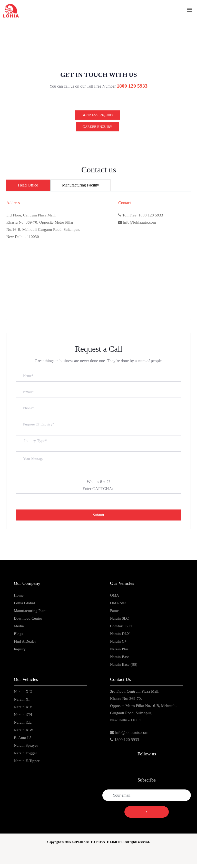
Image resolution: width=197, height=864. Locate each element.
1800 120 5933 (126, 739)
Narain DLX (120, 634)
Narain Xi (21, 699)
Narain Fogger (25, 753)
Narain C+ (118, 641)
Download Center (28, 618)
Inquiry (20, 649)
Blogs (18, 634)
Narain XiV (23, 707)
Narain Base (120, 657)
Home (19, 595)
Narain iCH (23, 715)
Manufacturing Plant (30, 611)
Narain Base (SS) (123, 664)
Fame (114, 611)
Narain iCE (23, 722)
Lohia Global (24, 603)
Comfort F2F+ (121, 626)
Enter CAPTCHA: (98, 488)
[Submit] (146, 812)
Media (19, 626)
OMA (114, 595)
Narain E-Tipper (27, 761)
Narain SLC (119, 618)
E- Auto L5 (23, 738)
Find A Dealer (25, 641)
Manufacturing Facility (80, 185)
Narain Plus (119, 649)
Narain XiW (23, 730)
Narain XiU (23, 692)
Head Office (28, 185)
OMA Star (118, 603)
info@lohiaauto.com (131, 732)
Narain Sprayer (26, 745)
